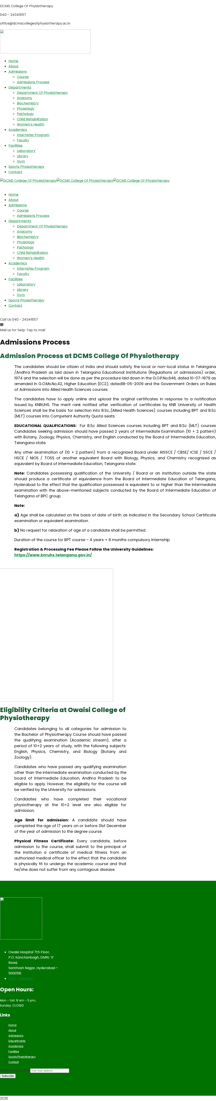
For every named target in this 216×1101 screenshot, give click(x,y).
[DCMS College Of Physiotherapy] (28, 180)
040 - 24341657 (21, 978)
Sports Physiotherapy (21, 1057)
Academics (15, 1046)
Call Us (5, 319)
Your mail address (14, 1070)
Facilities (13, 1051)
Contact (13, 1062)
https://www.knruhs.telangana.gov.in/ (53, 555)
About (12, 1030)
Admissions (15, 1036)
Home (12, 1025)
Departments (17, 1041)
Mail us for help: (13, 330)
